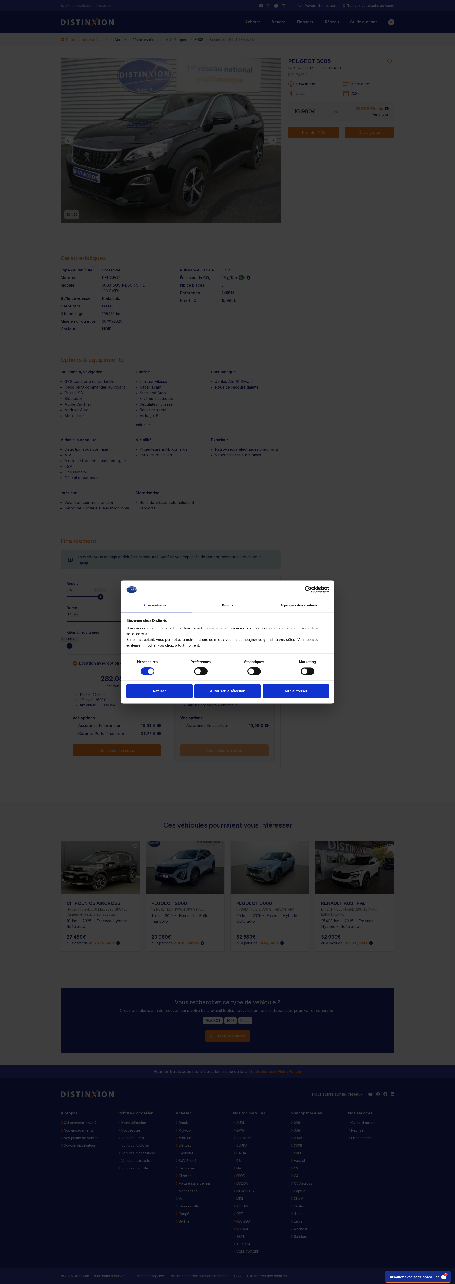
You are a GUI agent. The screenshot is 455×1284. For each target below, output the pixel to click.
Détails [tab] (227, 605)
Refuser (159, 691)
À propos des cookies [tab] (298, 605)
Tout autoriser (295, 691)
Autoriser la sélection (227, 691)
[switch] (201, 671)
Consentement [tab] (156, 605)
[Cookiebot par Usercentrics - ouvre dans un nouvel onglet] (308, 589)
